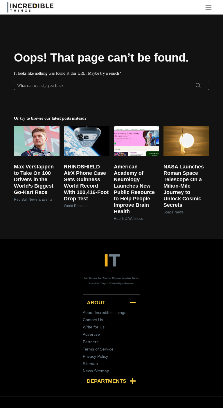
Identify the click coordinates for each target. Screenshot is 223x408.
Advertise (91, 334)
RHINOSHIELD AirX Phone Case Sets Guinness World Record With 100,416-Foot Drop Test (86, 183)
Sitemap (90, 363)
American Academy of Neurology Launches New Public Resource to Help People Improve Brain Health (134, 189)
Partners (90, 341)
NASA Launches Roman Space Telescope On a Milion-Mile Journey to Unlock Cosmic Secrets (183, 186)
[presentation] (37, 141)
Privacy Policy (95, 356)
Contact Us (93, 319)
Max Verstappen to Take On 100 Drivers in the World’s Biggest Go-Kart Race (34, 179)
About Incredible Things (104, 312)
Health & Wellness (128, 219)
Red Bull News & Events (33, 199)
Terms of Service (98, 349)
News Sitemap (96, 371)
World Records (75, 206)
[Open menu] (210, 7)
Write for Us (94, 327)
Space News (173, 212)
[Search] (198, 85)
